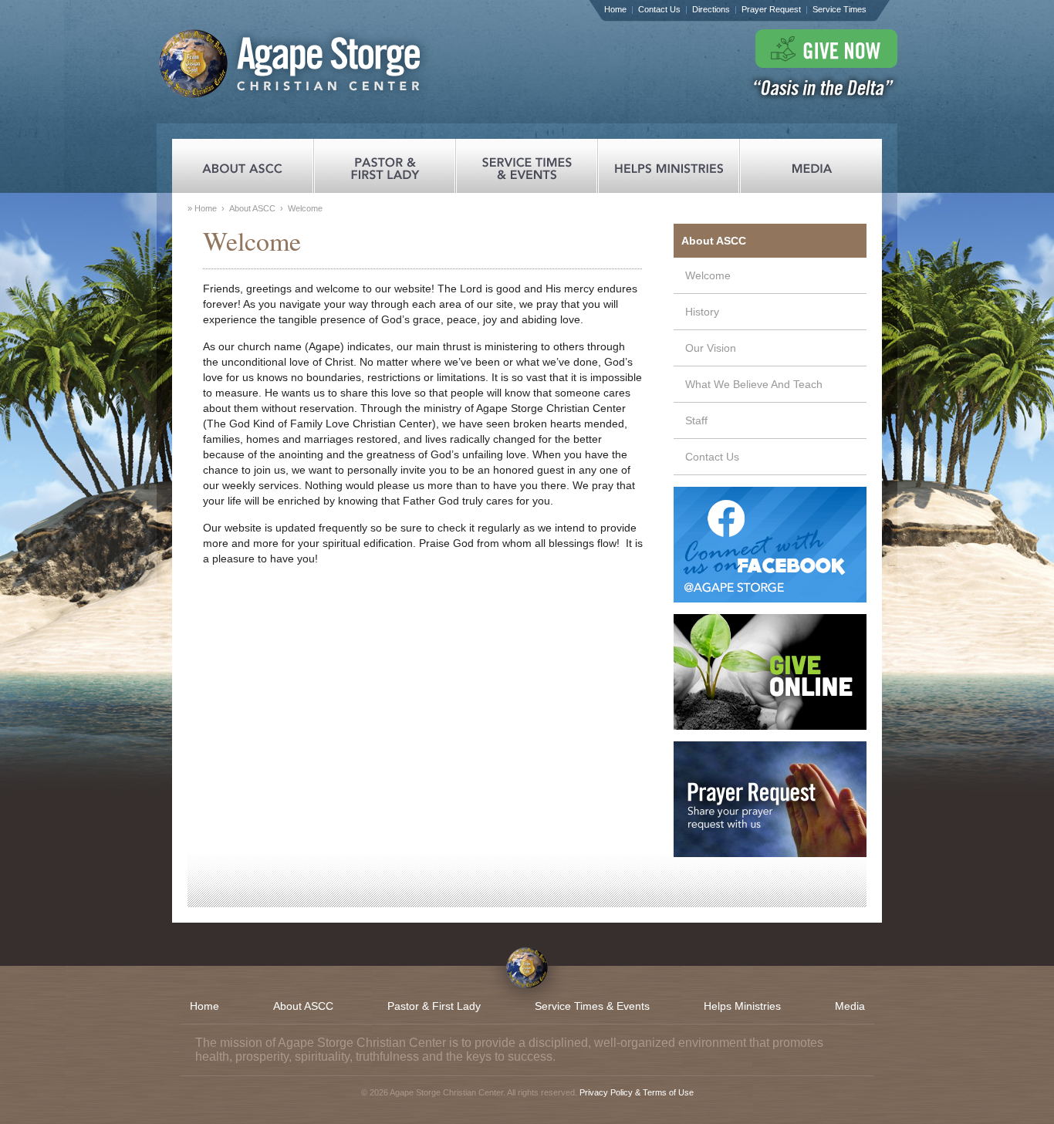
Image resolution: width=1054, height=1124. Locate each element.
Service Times (839, 9)
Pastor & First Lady (434, 1006)
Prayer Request (771, 9)
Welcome (708, 275)
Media (850, 1006)
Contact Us (659, 9)
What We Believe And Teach (754, 384)
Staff (696, 420)
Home (615, 9)
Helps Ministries (742, 1006)
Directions (711, 9)
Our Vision (710, 348)
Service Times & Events (592, 1006)
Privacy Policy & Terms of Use (636, 1092)
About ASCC (252, 208)
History (702, 311)
